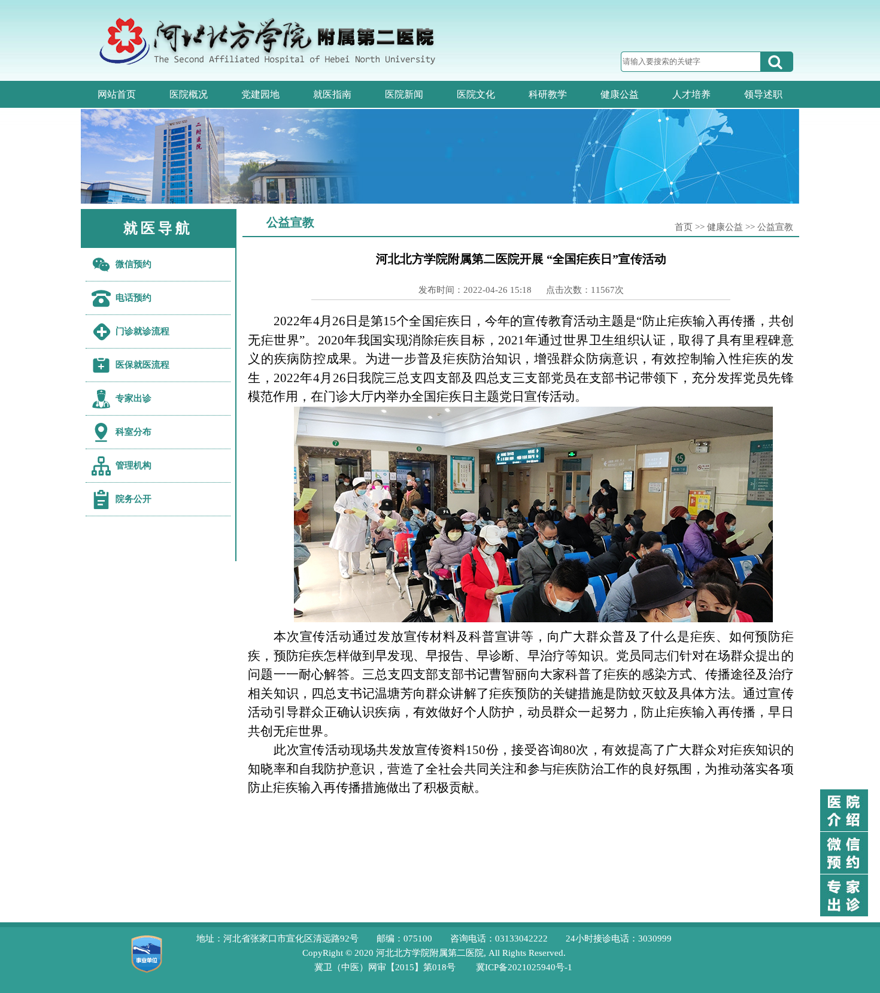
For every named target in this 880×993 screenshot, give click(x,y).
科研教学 (548, 94)
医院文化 (476, 94)
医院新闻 (404, 94)
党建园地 (260, 94)
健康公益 (619, 94)
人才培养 (691, 94)
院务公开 (133, 499)
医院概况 (188, 94)
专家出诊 (133, 398)
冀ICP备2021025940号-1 (524, 967)
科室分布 (133, 432)
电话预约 (133, 297)
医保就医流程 (142, 365)
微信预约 (133, 264)
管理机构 (133, 465)
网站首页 (117, 94)
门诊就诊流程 (142, 331)
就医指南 (332, 94)
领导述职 (763, 94)
